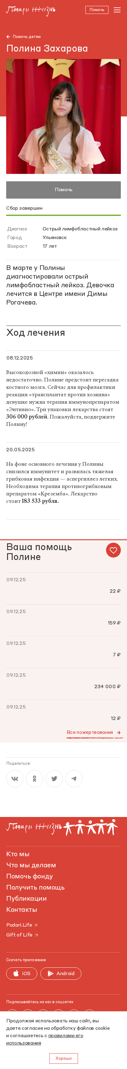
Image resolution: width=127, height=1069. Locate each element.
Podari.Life (19, 925)
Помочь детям (27, 37)
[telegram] (74, 778)
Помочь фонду (29, 876)
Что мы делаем (31, 865)
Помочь (63, 189)
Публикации (26, 898)
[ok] (34, 778)
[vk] (14, 778)
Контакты (21, 910)
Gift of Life (19, 935)
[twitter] (54, 778)
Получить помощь (35, 887)
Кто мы (17, 854)
